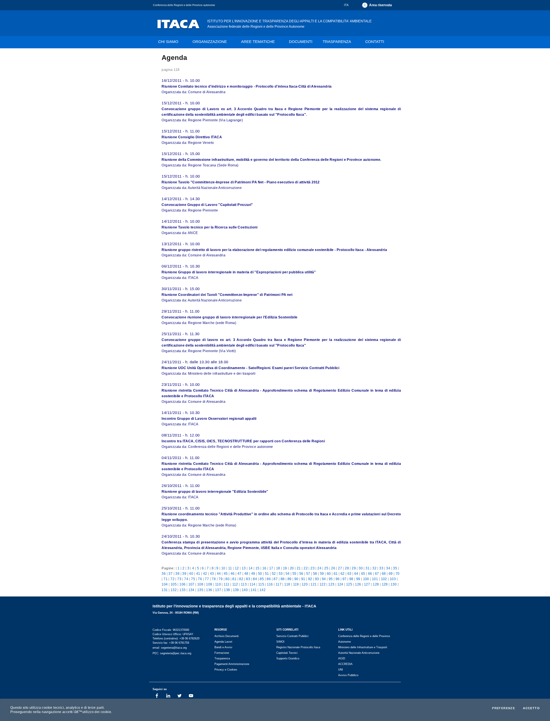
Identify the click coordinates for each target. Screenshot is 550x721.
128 (376, 584)
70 (398, 573)
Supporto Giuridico (287, 658)
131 (165, 590)
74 (186, 579)
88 (283, 579)
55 (294, 573)
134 (191, 590)
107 (191, 584)
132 (174, 590)
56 (301, 573)
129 (385, 584)
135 (200, 590)
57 (308, 573)
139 (236, 590)
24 (319, 568)
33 (381, 568)
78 (214, 579)
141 (254, 590)
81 (234, 579)
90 (296, 579)
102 (384, 579)
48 (246, 573)
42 (205, 573)
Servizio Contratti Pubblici (292, 636)
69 (391, 573)
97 (344, 579)
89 (289, 579)
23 (312, 568)
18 (278, 568)
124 (340, 584)
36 (164, 573)
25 (326, 568)
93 (317, 579)
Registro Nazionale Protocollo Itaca (298, 647)
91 (303, 579)
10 (223, 568)
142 (263, 590)
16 (264, 568)
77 (207, 579)
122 (322, 584)
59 (322, 573)
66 (370, 573)
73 (179, 579)
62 (343, 573)
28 (347, 568)
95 (331, 579)
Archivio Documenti (226, 636)
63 (349, 573)
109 (209, 584)
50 (260, 573)
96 (338, 579)
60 (329, 573)
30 (361, 568)
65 (363, 573)
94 (324, 579)
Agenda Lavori (223, 641)
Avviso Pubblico (348, 675)
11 (230, 568)
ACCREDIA (345, 664)
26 (333, 568)
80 (227, 579)
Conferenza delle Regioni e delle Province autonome (184, 5)
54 (288, 573)
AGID (341, 658)
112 (235, 584)
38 (177, 573)
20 (292, 568)
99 (358, 579)
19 (285, 568)
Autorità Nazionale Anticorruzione (358, 652)
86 (269, 579)
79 (220, 579)
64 (356, 573)
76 (200, 579)
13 (244, 568)
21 (299, 568)
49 (253, 573)
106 (182, 584)
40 (191, 573)
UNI (340, 669)
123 (331, 584)
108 (200, 584)
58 (315, 573)
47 (239, 573)
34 (388, 568)
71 (165, 579)
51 (267, 573)
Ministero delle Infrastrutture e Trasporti (362, 647)
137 (218, 590)
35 (395, 568)
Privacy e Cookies (225, 669)
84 (255, 579)
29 (354, 568)
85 (262, 579)
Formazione (221, 652)
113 (244, 584)
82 (241, 579)
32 (374, 568)
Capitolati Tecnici (287, 652)
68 (384, 573)
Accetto (531, 708)
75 (193, 579)
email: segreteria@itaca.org (170, 647)
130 (394, 584)
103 (393, 579)
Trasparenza (222, 658)
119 (296, 584)
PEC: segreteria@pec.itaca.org (172, 653)
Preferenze (503, 708)
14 (251, 568)
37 (170, 573)
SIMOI (280, 641)
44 (219, 573)
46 (233, 573)
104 (165, 584)
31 (367, 568)
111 (226, 584)
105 (174, 584)
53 (281, 573)
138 (227, 590)
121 (313, 584)
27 (340, 568)
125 (349, 584)
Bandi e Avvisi (223, 647)
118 (287, 584)
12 (237, 568)
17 (271, 568)
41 (198, 573)
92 (310, 579)
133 (182, 590)
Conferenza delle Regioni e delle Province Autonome (364, 638)
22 (306, 568)
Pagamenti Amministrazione (231, 664)
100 (366, 579)
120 (305, 584)
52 (274, 573)
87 (275, 579)
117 (278, 584)
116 (270, 584)
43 (212, 573)
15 (257, 568)
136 (209, 590)
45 (226, 573)
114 (252, 584)
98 (351, 579)
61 (336, 573)
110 (218, 584)
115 (261, 584)
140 (245, 590)
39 (184, 573)
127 (367, 584)
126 (358, 584)
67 (377, 573)
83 (248, 579)
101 (375, 579)
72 (172, 579)
